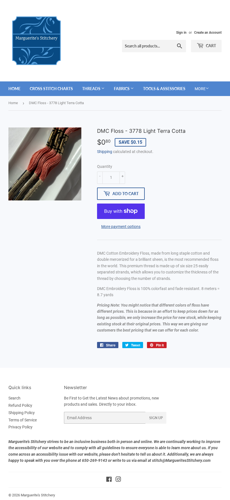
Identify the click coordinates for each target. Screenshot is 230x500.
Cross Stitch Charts (51, 88)
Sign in (181, 33)
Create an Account (208, 33)
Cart (210, 45)
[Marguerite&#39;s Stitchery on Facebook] (109, 480)
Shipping (104, 151)
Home (14, 88)
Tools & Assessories (164, 88)
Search (14, 398)
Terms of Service (22, 420)
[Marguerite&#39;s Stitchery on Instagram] (118, 480)
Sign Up (156, 418)
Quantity (104, 166)
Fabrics (122, 88)
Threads (91, 88)
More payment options (121, 226)
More (200, 88)
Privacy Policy (20, 427)
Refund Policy (20, 405)
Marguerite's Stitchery (38, 495)
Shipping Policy (21, 412)
